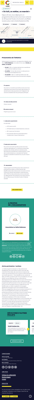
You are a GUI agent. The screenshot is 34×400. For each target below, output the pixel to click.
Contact (4, 379)
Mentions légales (6, 377)
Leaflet (20, 37)
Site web (20, 233)
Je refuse (7, 396)
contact (12, 233)
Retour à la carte (17, 341)
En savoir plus (17, 189)
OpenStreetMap (26, 37)
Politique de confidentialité (9, 375)
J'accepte (15, 396)
